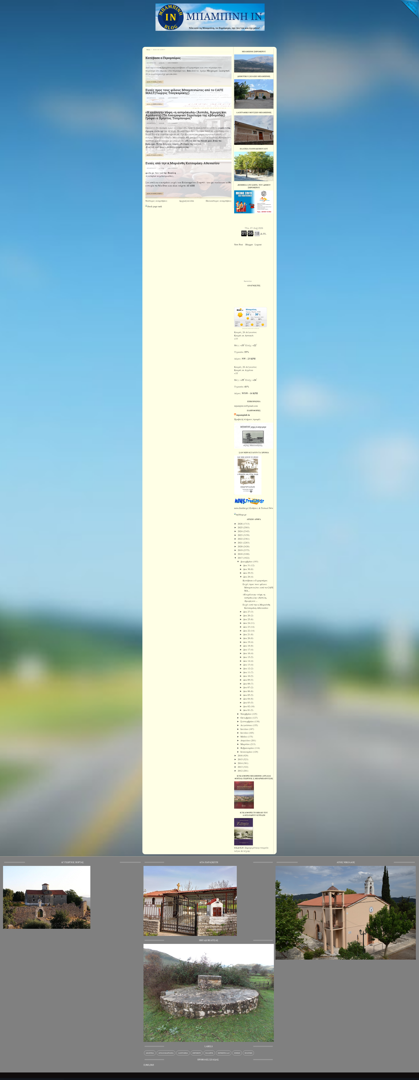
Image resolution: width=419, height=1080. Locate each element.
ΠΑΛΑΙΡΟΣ (209, 1053)
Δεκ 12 (247, 668)
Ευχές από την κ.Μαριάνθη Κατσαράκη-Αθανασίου (182, 163)
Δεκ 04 (247, 698)
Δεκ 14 (247, 660)
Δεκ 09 (247, 679)
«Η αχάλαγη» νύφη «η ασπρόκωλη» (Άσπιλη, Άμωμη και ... (255, 597)
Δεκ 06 (247, 691)
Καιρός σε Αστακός (244, 335)
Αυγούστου (246, 725)
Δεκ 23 (247, 626)
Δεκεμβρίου (246, 561)
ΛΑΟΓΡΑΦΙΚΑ (183, 1053)
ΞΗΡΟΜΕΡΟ (196, 1053)
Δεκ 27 (247, 611)
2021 (240, 542)
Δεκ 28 (247, 576)
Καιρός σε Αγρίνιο (243, 370)
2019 (240, 550)
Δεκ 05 (247, 694)
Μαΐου (244, 736)
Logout (259, 244)
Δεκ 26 (247, 615)
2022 (240, 538)
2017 (240, 557)
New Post (239, 244)
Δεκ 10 (247, 675)
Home (148, 50)
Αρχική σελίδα (186, 200)
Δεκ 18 (247, 645)
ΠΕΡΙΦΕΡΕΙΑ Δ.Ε (224, 1053)
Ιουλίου (244, 729)
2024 (240, 531)
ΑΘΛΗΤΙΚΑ (150, 1053)
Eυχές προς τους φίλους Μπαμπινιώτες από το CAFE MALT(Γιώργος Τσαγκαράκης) (184, 91)
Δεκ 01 (247, 710)
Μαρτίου (245, 744)
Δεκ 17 (247, 649)
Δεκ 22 (247, 630)
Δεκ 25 (247, 619)
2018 (240, 553)
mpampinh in (243, 415)
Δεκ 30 (247, 569)
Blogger (249, 244)
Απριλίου (245, 740)
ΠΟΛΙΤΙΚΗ (248, 1053)
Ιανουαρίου (246, 751)
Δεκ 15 (247, 657)
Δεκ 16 (247, 653)
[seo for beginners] (153, 206)
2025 (240, 527)
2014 (240, 763)
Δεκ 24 (247, 622)
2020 (240, 546)
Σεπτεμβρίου (247, 721)
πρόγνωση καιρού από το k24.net (250, 328)
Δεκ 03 (247, 702)
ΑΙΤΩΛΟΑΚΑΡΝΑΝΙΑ (165, 1053)
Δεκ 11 (247, 672)
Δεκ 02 (247, 706)
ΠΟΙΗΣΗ (237, 1053)
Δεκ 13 (247, 664)
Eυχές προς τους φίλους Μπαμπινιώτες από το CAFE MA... (258, 587)
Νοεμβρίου (246, 713)
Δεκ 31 (247, 565)
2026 (240, 523)
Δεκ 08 (247, 683)
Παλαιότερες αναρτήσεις (219, 200)
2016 (240, 755)
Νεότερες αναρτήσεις (156, 200)
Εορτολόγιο (248, 281)
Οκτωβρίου (246, 717)
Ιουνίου (244, 732)
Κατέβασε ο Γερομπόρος (163, 58)
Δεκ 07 (247, 687)
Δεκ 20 (247, 638)
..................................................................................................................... (32, 1078)
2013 (240, 766)
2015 (240, 759)
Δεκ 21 (247, 634)
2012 (240, 770)
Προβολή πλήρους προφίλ (247, 419)
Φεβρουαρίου (247, 747)
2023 (240, 535)
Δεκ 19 (247, 641)
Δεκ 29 (247, 572)
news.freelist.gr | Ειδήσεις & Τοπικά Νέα (253, 508)
